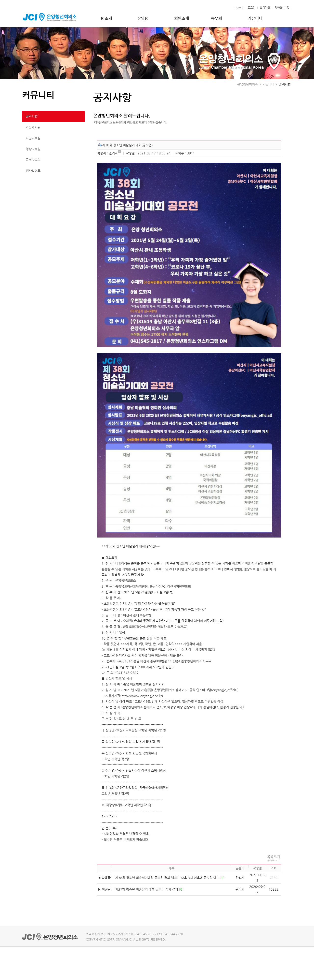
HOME (239, 7)
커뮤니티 (255, 18)
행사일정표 (33, 170)
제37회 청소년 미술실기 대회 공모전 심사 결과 (146, 889)
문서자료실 (33, 160)
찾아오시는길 (282, 7)
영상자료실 (33, 149)
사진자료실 (33, 138)
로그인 (251, 7)
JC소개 (106, 18)
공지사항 (32, 116)
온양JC (143, 18)
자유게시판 (33, 127)
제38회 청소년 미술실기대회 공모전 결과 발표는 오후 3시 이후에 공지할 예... (167, 878)
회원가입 (265, 7)
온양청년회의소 (247, 84)
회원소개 (181, 18)
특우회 (216, 18)
